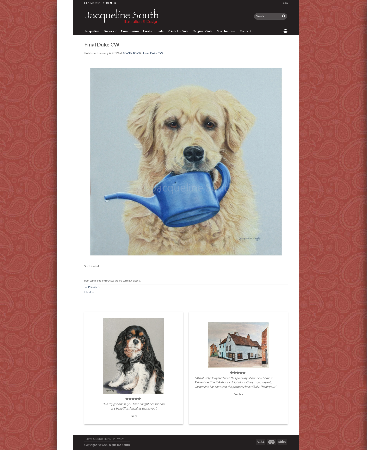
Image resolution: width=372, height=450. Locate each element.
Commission (130, 31)
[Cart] (285, 31)
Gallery (109, 31)
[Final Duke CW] (186, 161)
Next (89, 292)
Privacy (118, 438)
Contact (245, 31)
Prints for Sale (178, 31)
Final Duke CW (153, 53)
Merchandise (226, 31)
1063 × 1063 (131, 53)
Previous (92, 287)
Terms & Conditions (97, 438)
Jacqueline (91, 31)
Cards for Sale (153, 31)
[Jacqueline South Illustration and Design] (121, 16)
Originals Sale (202, 31)
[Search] (283, 16)
